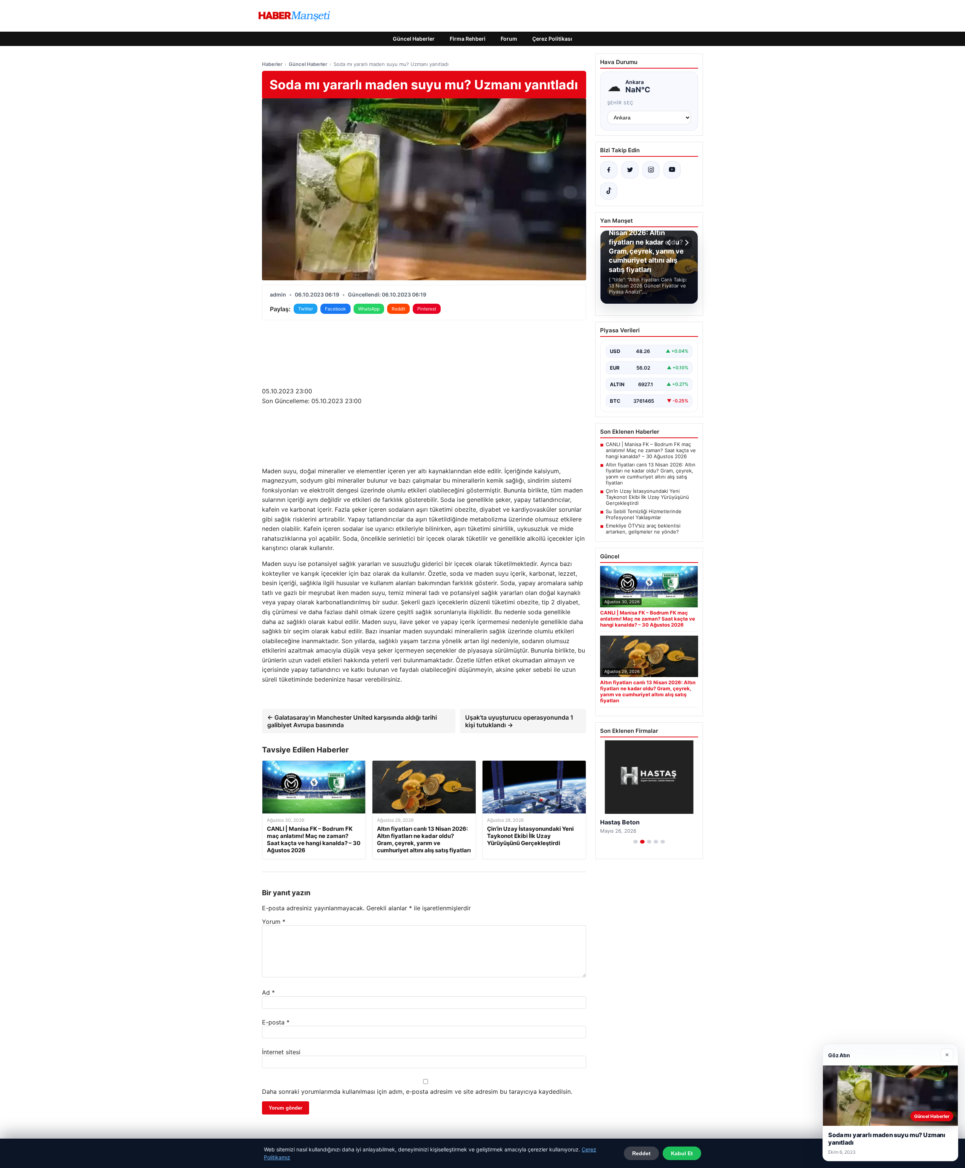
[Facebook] (608, 170)
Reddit (398, 309)
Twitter (305, 309)
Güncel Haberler (414, 38)
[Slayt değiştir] (635, 842)
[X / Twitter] (630, 170)
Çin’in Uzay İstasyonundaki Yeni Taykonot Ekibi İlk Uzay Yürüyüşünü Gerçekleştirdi (647, 497)
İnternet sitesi (281, 1052)
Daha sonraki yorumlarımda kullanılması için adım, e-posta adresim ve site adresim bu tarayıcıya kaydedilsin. (417, 1091)
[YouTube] (672, 170)
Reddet (641, 1153)
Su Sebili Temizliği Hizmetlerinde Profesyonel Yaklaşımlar (644, 514)
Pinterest (426, 309)
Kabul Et (682, 1153)
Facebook (335, 309)
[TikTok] (608, 191)
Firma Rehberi (468, 38)
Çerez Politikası (552, 38)
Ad (268, 992)
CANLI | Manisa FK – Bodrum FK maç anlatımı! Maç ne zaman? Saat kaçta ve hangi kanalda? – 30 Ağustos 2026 (651, 450)
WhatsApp (369, 309)
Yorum (273, 921)
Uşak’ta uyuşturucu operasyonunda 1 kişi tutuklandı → (519, 721)
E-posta (276, 1022)
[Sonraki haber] (685, 242)
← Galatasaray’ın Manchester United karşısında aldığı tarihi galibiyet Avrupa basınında (352, 721)
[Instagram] (651, 170)
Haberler (272, 64)
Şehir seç (620, 102)
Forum (509, 38)
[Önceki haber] (669, 242)
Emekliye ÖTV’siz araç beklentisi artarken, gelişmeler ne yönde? (643, 529)
